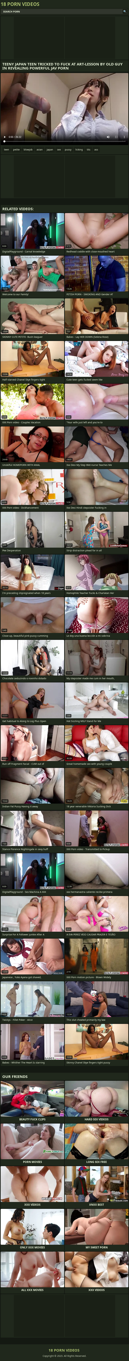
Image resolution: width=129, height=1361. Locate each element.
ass (96, 149)
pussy (68, 149)
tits (88, 149)
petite (16, 149)
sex (59, 149)
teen (6, 149)
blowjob (28, 149)
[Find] (125, 11)
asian (40, 149)
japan (50, 149)
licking (79, 149)
